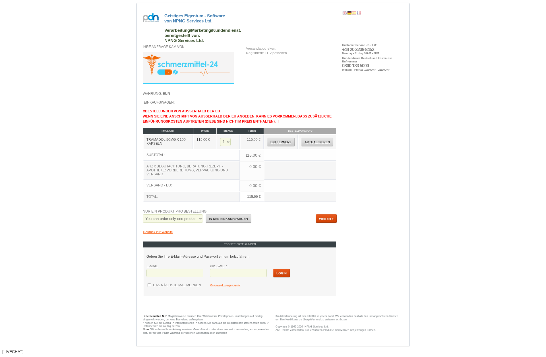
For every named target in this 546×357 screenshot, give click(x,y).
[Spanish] (354, 13)
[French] (359, 13)
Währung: (156, 94)
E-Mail (152, 266)
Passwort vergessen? (225, 285)
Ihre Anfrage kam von (164, 47)
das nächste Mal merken (176, 285)
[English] (344, 13)
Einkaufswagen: (237, 149)
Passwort (219, 266)
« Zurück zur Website (158, 232)
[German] (349, 13)
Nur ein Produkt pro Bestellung (174, 211)
